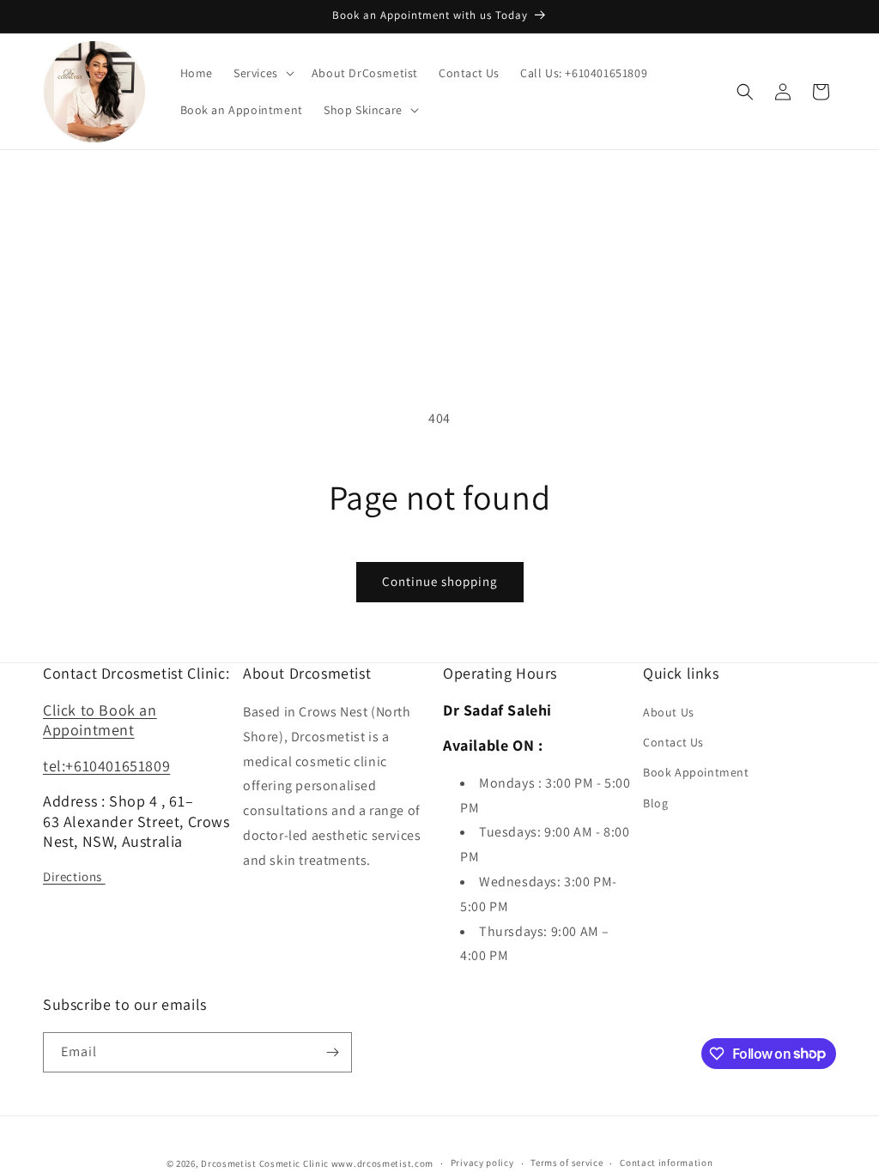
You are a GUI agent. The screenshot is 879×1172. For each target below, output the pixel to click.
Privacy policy (482, 1163)
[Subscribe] (332, 1052)
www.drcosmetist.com (382, 1163)
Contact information (666, 1163)
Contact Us (673, 742)
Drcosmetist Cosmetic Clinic (265, 1163)
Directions (74, 876)
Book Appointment (696, 772)
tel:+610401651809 (106, 766)
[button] (262, 73)
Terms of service (566, 1163)
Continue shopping (440, 581)
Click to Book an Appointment (100, 720)
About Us (668, 712)
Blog (655, 803)
